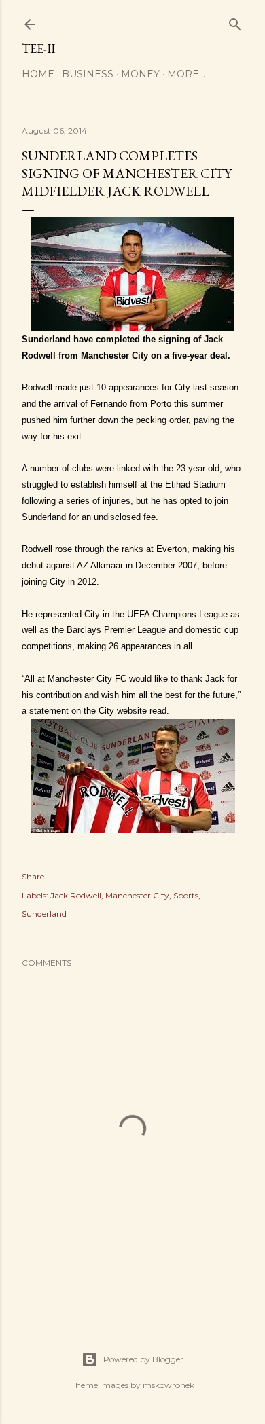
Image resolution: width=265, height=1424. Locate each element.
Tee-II (38, 48)
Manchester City (137, 895)
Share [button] (33, 876)
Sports (185, 895)
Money (140, 74)
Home (38, 74)
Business (87, 74)
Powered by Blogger (143, 1359)
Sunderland (44, 914)
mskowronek (168, 1385)
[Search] (235, 21)
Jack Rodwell (75, 895)
